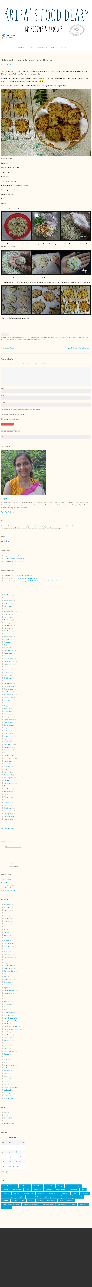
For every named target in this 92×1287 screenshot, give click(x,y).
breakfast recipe (25, 1186)
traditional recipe (62, 1204)
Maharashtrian (8, 1010)
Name (3, 388)
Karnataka (37, 337)
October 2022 (8, 631)
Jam (5, 999)
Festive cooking (9, 971)
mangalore (20, 1197)
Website (3, 402)
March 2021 (8, 678)
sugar (6, 1076)
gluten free (6, 1193)
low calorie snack (35, 339)
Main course (8, 1015)
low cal (43, 337)
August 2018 (8, 761)
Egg (5, 963)
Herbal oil (7, 982)
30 (20, 1166)
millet (6, 1024)
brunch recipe (49, 1186)
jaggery (75, 1193)
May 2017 (7, 803)
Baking (9, 337)
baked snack (81, 337)
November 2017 (9, 786)
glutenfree (16, 1193)
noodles (6, 1032)
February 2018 (9, 778)
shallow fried (8, 1068)
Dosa (5, 960)
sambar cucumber (9, 1065)
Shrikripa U (21, 65)
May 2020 (7, 706)
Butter (6, 930)
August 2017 (8, 794)
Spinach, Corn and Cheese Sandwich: (79, 348)
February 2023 (9, 623)
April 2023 (7, 617)
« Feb (3, 1172)
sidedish (31, 1200)
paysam (6, 1046)
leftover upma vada (15, 339)
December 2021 (9, 656)
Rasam (6, 1057)
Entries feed (8, 1118)
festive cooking (73, 1190)
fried (5, 974)
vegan (56, 337)
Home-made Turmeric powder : (24, 575)
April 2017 (7, 805)
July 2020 (7, 700)
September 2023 (9, 612)
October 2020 (8, 692)
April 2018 (7, 772)
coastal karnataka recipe (18, 337)
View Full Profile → (7, 512)
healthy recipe (53, 1193)
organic (6, 1037)
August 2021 (8, 664)
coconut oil (7, 946)
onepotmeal (78, 1197)
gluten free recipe (28, 1193)
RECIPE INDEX (42, 47)
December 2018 (9, 750)
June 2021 (7, 670)
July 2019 (7, 731)
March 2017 (8, 808)
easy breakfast (37, 1190)
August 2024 (8, 601)
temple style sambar (10, 1087)
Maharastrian (8, 1013)
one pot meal (67, 1197)
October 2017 (8, 789)
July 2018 (7, 764)
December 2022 (9, 628)
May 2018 (7, 769)
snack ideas (44, 339)
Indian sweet (8, 993)
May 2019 (7, 736)
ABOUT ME (21, 47)
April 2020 (7, 709)
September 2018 (9, 758)
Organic (6, 1200)
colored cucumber (10, 949)
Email (3, 395)
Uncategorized (49, 337)
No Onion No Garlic (10, 1026)
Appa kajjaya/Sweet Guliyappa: (14, 561)
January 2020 (8, 717)
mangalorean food (10, 1021)
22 (17, 1162)
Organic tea (8, 1040)
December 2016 (9, 816)
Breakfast (7, 927)
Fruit (5, 977)
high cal (6, 988)
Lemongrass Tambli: (8, 348)
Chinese (6, 932)
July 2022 (7, 639)
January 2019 (8, 747)
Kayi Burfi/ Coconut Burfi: (12, 556)
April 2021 (7, 675)
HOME (31, 47)
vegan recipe (83, 1204)
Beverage (7, 921)
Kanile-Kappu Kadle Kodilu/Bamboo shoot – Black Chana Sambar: (40, 581)
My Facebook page (7, 828)
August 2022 (8, 637)
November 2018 (9, 753)
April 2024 (7, 606)
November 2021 (9, 659)
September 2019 (9, 725)
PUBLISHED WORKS (67, 47)
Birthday (7, 924)
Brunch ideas (37, 1186)
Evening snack (30, 337)
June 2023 (7, 614)
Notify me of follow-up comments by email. (14, 414)
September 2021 (9, 661)
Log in (6, 1115)
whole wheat (7, 1208)
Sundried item (8, 1079)
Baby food (7, 910)
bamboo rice (8, 918)
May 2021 (7, 673)
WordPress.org (9, 1124)
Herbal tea (7, 985)
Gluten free (8, 979)
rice (23, 1200)
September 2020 (9, 695)
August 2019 (8, 728)
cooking (6, 954)
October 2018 (8, 756)
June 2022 (7, 642)
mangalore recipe (47, 1197)
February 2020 (9, 714)
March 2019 (8, 742)
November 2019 (9, 722)
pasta (6, 1043)
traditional (7, 1090)
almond (6, 1186)
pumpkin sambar (9, 1051)
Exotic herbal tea (9, 968)
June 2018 (7, 767)
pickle (6, 1049)
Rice (5, 1060)
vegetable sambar (9, 1098)
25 (3, 1166)
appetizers (7, 905)
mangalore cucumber (11, 1018)
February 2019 (9, 744)
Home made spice (9, 990)
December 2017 (9, 783)
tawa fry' (7, 1085)
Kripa (4, 498)
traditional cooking (48, 1204)
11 (3, 1157)
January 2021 (8, 684)
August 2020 (8, 697)
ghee (83, 1190)
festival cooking (60, 1190)
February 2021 (9, 681)
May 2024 (7, 603)
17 (23, 1157)
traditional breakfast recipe (31, 1204)
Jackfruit (7, 996)
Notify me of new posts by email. (11, 419)
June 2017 (7, 800)
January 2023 (8, 625)
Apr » (7, 1172)
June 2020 (7, 703)
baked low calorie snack (71, 337)
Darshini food (8, 957)
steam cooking (51, 1200)
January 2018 (8, 780)
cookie (6, 952)
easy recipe (48, 1190)
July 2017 (7, 797)
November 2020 (9, 689)
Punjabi (6, 1054)
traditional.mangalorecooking (11, 1204)
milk (57, 1197)
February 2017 (9, 811)
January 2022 (8, 653)
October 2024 (8, 595)
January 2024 (8, 609)
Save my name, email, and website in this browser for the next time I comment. (22, 409)
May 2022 (7, 645)
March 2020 (8, 711)
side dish (7, 1071)
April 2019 (7, 739)
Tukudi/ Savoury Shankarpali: (14, 559)
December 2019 (9, 720)
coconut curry (8, 943)
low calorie (85, 1193)
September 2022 (9, 634)
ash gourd (7, 907)
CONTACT (54, 47)
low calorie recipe (8, 1197)
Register (6, 1112)
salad (5, 1062)
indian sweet (65, 1193)
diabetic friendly (17, 1190)
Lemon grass (8, 1004)
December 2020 (9, 686)
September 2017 (9, 792)
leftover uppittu (25, 339)
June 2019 (7, 733)
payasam (15, 1200)
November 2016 (9, 819)
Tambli (6, 1082)
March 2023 (8, 620)
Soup (5, 1073)
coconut (6, 941)
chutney (6, 935)
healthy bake (41, 1193)
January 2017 (8, 814)
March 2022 (8, 648)
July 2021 (7, 667)
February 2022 (9, 650)
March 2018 (8, 775)
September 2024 (9, 598)
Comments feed (9, 1121)
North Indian (8, 1035)
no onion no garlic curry (11, 1029)
